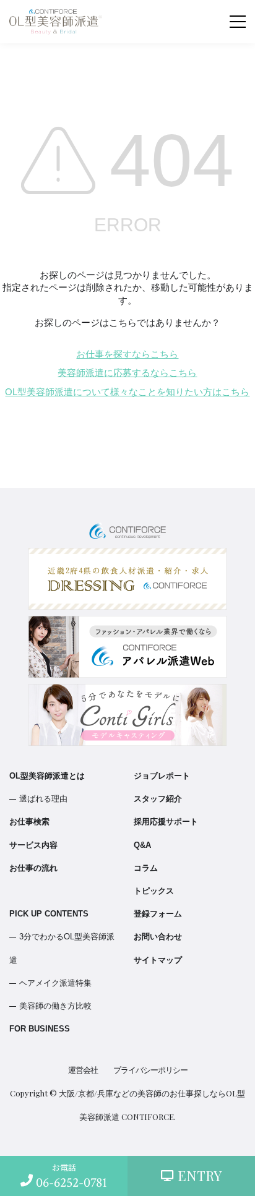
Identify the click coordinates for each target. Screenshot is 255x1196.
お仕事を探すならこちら (127, 354)
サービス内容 (33, 845)
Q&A (142, 845)
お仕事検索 (29, 821)
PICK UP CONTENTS (49, 913)
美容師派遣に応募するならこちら (127, 373)
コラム (146, 868)
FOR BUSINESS (39, 1028)
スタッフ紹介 (158, 798)
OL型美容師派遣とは (47, 775)
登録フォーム (158, 913)
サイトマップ (158, 960)
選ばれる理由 (43, 798)
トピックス (154, 890)
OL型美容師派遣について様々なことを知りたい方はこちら (127, 392)
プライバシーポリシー (150, 1070)
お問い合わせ (158, 936)
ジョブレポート (162, 775)
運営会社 (83, 1070)
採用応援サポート (166, 821)
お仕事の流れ (33, 868)
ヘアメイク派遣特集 (55, 983)
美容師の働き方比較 (55, 1005)
